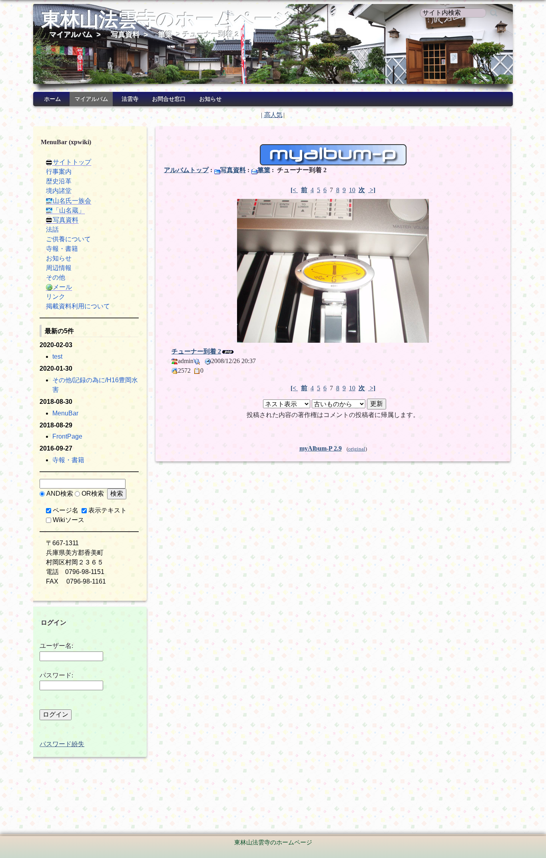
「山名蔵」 (69, 210)
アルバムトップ (186, 170)
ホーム (52, 99)
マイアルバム (70, 34)
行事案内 (59, 171)
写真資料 (125, 34)
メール (62, 287)
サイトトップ (72, 162)
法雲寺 (130, 99)
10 (352, 190)
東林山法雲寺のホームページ (167, 19)
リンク (55, 296)
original (356, 449)
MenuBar (65, 413)
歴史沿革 (59, 181)
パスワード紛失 (62, 744)
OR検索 (93, 493)
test (57, 356)
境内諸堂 (59, 190)
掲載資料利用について (78, 306)
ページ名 (65, 510)
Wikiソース (68, 519)
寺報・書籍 (62, 248)
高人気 (273, 114)
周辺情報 (59, 267)
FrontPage (67, 436)
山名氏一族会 (72, 200)
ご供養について (68, 239)
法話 (52, 229)
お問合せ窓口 (168, 99)
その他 (55, 277)
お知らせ (210, 99)
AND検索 (59, 493)
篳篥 (165, 34)
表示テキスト (107, 510)
